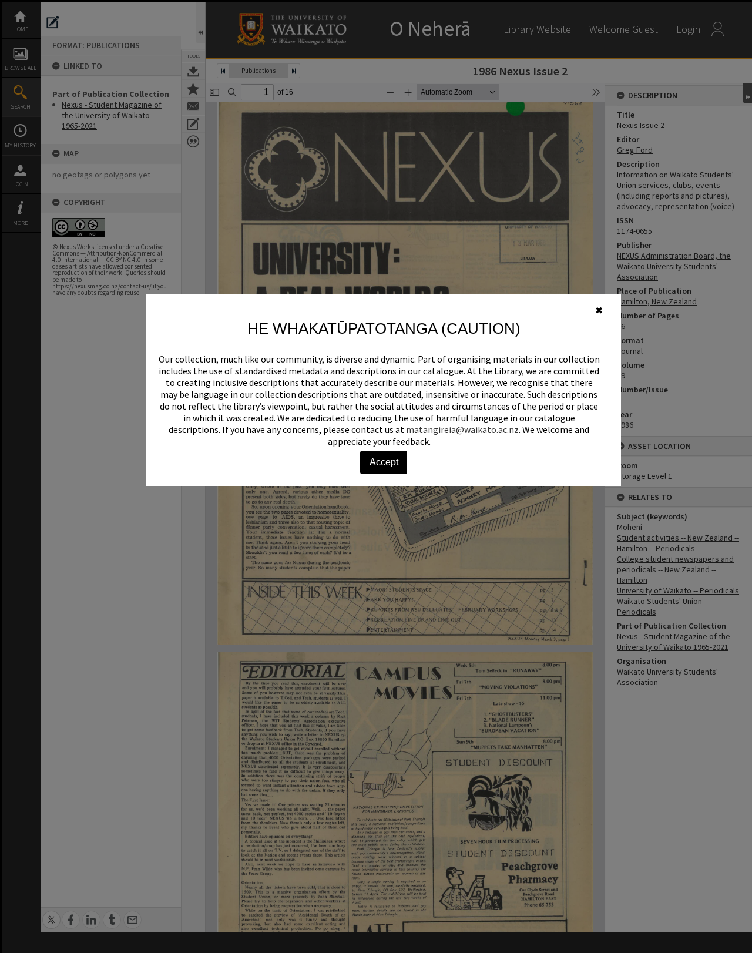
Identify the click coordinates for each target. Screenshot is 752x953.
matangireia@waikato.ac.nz (462, 429)
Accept (384, 462)
